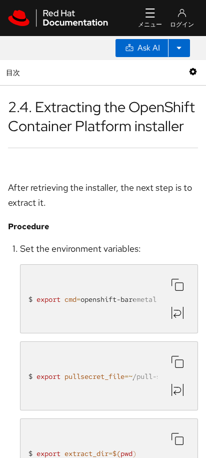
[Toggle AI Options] (179, 48)
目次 (14, 72)
